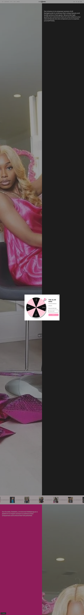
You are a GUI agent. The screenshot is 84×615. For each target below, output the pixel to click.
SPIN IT (53, 314)
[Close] (58, 296)
